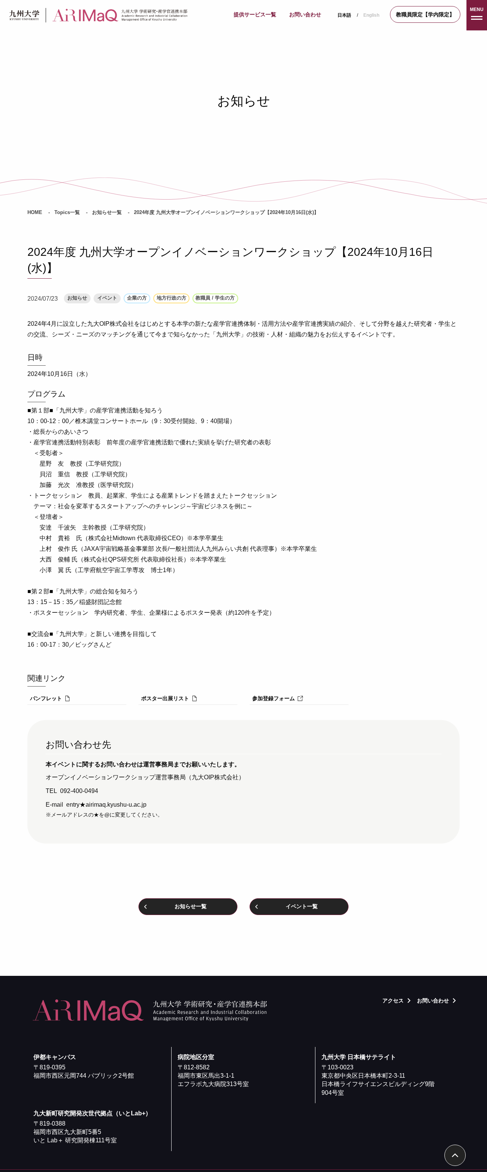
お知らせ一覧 (107, 212)
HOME (34, 212)
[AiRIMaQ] (122, 15)
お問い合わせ (305, 14)
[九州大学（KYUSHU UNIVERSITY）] (24, 15)
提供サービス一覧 (255, 14)
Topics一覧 (67, 212)
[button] (476, 15)
